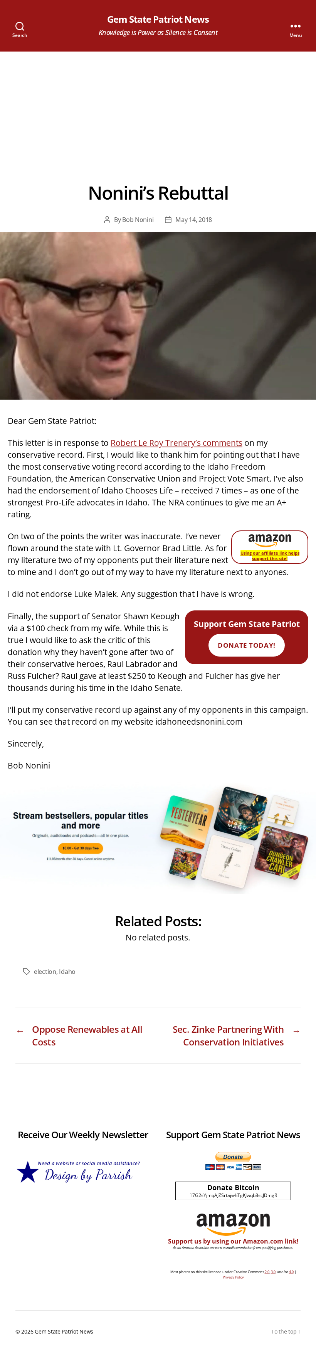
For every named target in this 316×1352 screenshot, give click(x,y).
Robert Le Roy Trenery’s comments (176, 442)
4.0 (291, 1271)
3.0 (273, 1271)
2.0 (267, 1271)
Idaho (67, 971)
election (45, 971)
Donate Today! (246, 645)
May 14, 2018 (193, 219)
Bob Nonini (137, 219)
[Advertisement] (158, 109)
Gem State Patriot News (157, 19)
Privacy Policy (233, 1277)
